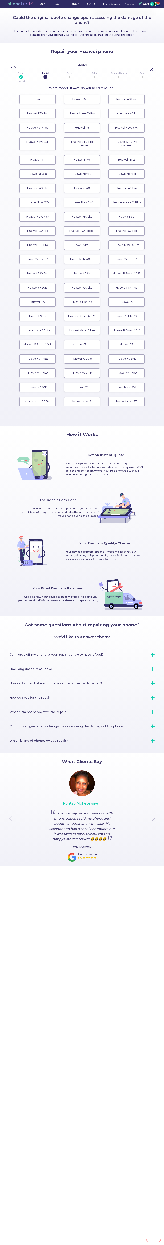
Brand (21, 73)
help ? (153, 1240)
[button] (20, 4)
